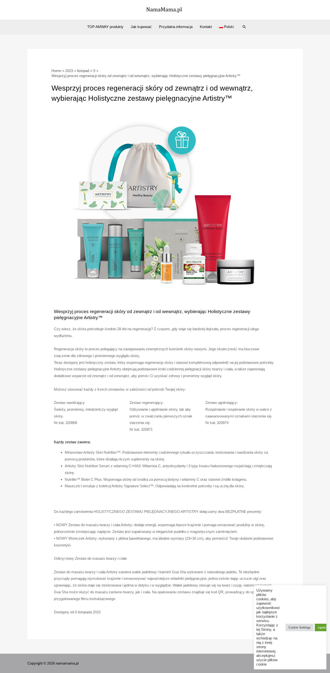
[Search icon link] (244, 27)
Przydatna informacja (176, 27)
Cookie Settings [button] (299, 627)
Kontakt (206, 27)
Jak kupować (141, 27)
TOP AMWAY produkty (105, 27)
